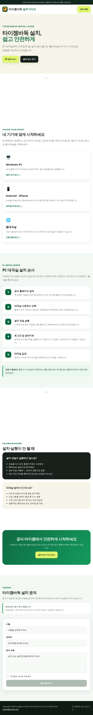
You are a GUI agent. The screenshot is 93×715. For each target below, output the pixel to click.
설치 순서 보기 (29, 59)
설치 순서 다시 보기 (46, 554)
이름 (8, 624)
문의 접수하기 (46, 683)
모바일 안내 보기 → (14, 206)
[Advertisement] (46, 97)
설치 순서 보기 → (13, 174)
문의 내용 (10, 650)
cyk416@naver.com (10, 709)
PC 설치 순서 (10, 59)
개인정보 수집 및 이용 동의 (20, 676)
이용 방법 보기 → (13, 237)
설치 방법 (84, 9)
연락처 (9, 637)
